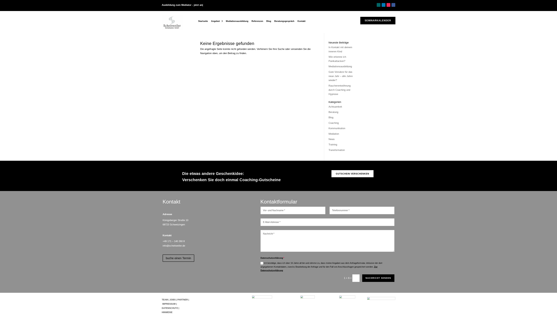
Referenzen (257, 21)
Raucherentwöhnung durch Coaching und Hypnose (340, 90)
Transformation (337, 150)
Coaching (334, 123)
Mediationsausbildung (237, 21)
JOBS (173, 299)
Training (333, 144)
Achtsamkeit (335, 106)
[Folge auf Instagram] (388, 5)
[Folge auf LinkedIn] (383, 5)
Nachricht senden (378, 278)
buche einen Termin (178, 258)
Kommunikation (337, 128)
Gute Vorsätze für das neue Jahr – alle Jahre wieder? (341, 76)
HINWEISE (167, 312)
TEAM (165, 299)
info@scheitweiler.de (174, 245)
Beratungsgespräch (284, 21)
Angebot (215, 21)
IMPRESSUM (169, 304)
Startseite (203, 21)
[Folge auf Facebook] (393, 5)
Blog (268, 21)
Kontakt (301, 21)
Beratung (333, 112)
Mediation (334, 133)
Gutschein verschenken (352, 173)
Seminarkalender (378, 20)
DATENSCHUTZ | (170, 308)
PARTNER (182, 299)
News (332, 139)
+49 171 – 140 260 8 (174, 241)
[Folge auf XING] (378, 5)
